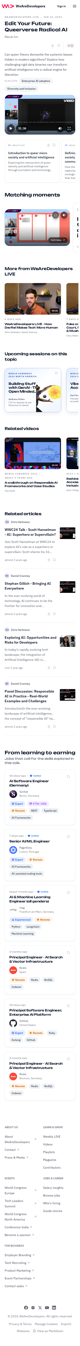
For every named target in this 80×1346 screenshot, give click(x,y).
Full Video (56, 240)
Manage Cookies (46, 1324)
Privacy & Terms (20, 1324)
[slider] (40, 122)
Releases (23, 1331)
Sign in (61, 6)
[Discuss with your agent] (70, 46)
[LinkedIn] (54, 1308)
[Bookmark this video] (59, 45)
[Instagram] (33, 1308)
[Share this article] (49, 560)
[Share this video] (52, 45)
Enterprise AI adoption (36, 81)
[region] (40, 115)
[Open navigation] (74, 6)
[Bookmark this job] (68, 776)
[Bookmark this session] (56, 373)
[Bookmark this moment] (54, 145)
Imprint (66, 1324)
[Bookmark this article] (54, 559)
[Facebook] (26, 1308)
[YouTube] (47, 1308)
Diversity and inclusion (21, 88)
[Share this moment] (48, 145)
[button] (11, 128)
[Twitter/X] (40, 1308)
